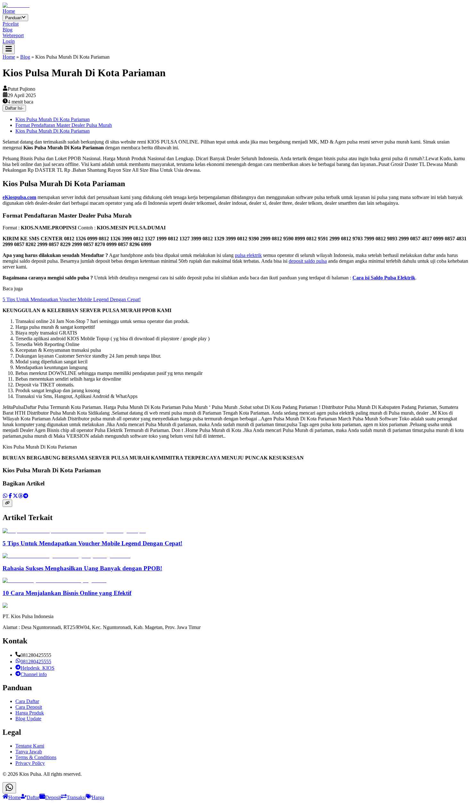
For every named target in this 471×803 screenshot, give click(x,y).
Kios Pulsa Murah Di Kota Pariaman (52, 119)
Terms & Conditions (35, 757)
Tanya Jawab (28, 751)
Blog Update (28, 718)
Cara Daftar (27, 701)
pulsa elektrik (248, 255)
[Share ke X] (15, 496)
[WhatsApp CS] (9, 787)
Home (9, 11)
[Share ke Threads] (20, 496)
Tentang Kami (29, 746)
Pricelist (11, 24)
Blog (7, 29)
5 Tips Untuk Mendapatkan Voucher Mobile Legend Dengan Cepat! (72, 299)
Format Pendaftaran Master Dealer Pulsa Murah (63, 125)
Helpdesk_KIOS (37, 668)
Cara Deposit (28, 707)
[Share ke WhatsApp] (5, 496)
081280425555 (36, 661)
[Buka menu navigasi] (9, 49)
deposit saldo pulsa (308, 261)
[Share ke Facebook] (10, 496)
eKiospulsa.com (19, 197)
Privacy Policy (30, 763)
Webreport (13, 35)
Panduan (13, 17)
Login (9, 41)
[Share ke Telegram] (25, 496)
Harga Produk (29, 713)
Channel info (34, 674)
